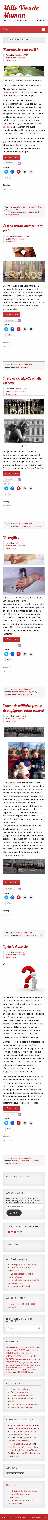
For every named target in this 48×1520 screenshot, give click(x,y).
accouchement (12, 1347)
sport (37, 935)
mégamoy (24, 935)
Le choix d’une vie (15, 946)
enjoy (29, 692)
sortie (15, 1367)
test (33, 1367)
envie (34, 692)
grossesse (31, 1359)
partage (18, 1365)
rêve (7, 1367)
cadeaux (34, 1350)
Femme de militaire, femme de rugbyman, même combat (23, 708)
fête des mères (20, 1359)
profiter (29, 526)
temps (29, 1367)
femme (10, 1359)
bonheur (22, 692)
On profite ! (11, 537)
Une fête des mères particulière (23, 1447)
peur (22, 1365)
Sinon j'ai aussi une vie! (22, 364)
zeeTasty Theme (39, 1517)
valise (18, 1370)
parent (14, 694)
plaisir (20, 694)
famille (37, 212)
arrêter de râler (20, 526)
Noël (36, 1363)
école (15, 1372)
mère (31, 1363)
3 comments (11, 721)
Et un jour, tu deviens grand (24, 1264)
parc (8, 1365)
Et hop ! (14, 1212)
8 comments (11, 394)
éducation (22, 1372)
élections (30, 1372)
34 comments (11, 242)
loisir (39, 1359)
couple (22, 1161)
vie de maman (13, 215)
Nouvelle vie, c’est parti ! (20, 49)
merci (27, 1363)
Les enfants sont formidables (25, 207)
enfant (11, 1356)
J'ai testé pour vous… (21, 1392)
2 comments (11, 548)
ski (10, 1368)
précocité (37, 1365)
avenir (8, 1350)
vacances (11, 1369)
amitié (16, 367)
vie (6, 215)
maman (8, 694)
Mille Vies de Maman (16, 58)
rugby (32, 935)
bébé (16, 692)
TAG (25, 1367)
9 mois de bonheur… (21, 1389)
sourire (36, 526)
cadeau (28, 1350)
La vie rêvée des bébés (22, 1395)
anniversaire (34, 1347)
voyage (9, 1372)
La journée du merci (20, 1286)
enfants (31, 212)
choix (16, 1161)
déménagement (10, 92)
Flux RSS (14, 1485)
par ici (36, 133)
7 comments (11, 60)
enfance (29, 1353)
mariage (22, 1363)
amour (23, 1347)
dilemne (8, 1163)
